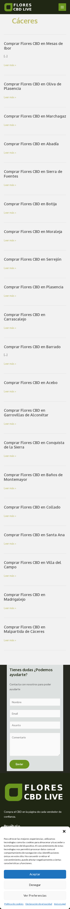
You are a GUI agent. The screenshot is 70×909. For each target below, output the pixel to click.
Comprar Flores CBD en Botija (30, 203)
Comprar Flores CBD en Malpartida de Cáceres (24, 629)
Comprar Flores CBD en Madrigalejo (24, 597)
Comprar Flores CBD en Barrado (32, 346)
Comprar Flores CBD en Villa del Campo (32, 565)
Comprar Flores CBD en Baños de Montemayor (33, 477)
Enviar (19, 764)
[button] (64, 831)
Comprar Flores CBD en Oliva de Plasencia (32, 86)
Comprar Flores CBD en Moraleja (33, 231)
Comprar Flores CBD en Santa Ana (34, 534)
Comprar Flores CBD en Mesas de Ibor (33, 46)
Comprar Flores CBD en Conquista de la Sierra (34, 445)
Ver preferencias (35, 895)
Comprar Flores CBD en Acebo (31, 382)
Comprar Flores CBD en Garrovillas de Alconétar (26, 412)
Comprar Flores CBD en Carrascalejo (24, 317)
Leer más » (10, 65)
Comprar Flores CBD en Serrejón (32, 259)
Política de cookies (14, 903)
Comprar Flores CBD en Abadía (31, 143)
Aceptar (35, 874)
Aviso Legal (60, 903)
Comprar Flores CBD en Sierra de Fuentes (33, 174)
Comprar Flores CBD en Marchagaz (35, 116)
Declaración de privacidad (38, 903)
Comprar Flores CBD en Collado (32, 507)
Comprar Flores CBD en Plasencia (33, 286)
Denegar (35, 885)
